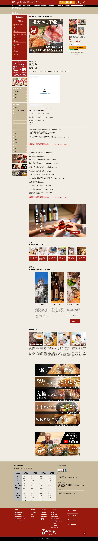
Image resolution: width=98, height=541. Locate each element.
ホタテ (16, 122)
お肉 (16, 48)
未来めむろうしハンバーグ (20, 31)
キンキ (16, 124)
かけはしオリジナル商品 (19, 8)
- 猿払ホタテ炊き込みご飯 (19, 520)
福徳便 (17, 41)
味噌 (16, 139)
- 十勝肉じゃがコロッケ (19, 512)
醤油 (16, 136)
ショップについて (59, 5)
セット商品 (17, 7)
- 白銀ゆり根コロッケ (18, 514)
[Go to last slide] (30, 339)
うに (16, 119)
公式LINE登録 (54, 525)
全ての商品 (19, 5)
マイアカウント (54, 524)
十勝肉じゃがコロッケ (20, 24)
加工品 (16, 148)
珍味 (16, 133)
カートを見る (72, 510)
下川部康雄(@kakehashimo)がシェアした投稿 (44, 108)
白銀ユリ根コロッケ (19, 28)
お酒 (16, 142)
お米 (16, 145)
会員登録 (72, 520)
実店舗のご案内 (43, 516)
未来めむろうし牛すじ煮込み (21, 34)
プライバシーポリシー (55, 527)
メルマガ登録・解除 (55, 520)
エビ (16, 11)
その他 (17, 54)
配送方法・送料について (56, 518)
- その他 (32, 518)
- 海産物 (32, 516)
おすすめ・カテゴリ (27, 5)
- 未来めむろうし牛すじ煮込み (20, 518)
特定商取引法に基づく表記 (56, 522)
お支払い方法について (55, 516)
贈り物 (16, 13)
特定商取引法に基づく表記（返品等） (77, 52)
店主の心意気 (37, 5)
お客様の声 (43, 5)
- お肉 (32, 514)
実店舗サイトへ (75, 321)
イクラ (16, 130)
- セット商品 (33, 512)
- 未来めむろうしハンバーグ (19, 516)
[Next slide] (84, 339)
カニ (16, 9)
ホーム (13, 5)
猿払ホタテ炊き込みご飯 (20, 38)
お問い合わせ (67, 5)
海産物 (17, 51)
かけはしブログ (51, 5)
